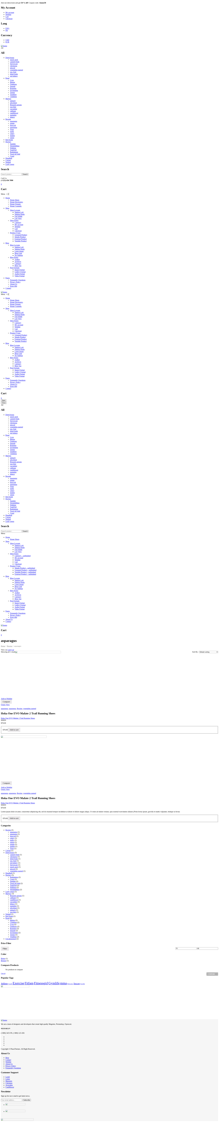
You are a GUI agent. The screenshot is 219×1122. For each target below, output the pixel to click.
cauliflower (14, 113)
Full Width (18, 550)
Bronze (3, 961)
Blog (7, 576)
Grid (9, 650)
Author (17, 593)
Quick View (5, 705)
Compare (6, 702)
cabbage (13, 111)
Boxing (8, 119)
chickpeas (13, 66)
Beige (3, 958)
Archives (18, 595)
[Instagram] (6, 1041)
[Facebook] (6, 1037)
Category (18, 597)
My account (9, 12)
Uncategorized (10, 939)
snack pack (14, 60)
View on (4, 650)
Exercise (18, 983)
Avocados (9, 1085)
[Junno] (4, 46)
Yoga (12, 129)
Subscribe (26, 1100)
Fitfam (29, 983)
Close (4, 403)
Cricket (8, 160)
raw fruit (13, 72)
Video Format (20, 609)
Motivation (70, 983)
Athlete (4, 983)
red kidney (14, 76)
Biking (12, 82)
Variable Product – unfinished (25, 572)
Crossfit (10, 983)
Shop (7, 541)
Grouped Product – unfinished (25, 570)
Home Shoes (14, 539)
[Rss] (6, 1045)
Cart (7, 17)
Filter (5, 949)
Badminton (14, 152)
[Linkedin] (6, 1043)
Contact (8, 621)
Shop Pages (14, 554)
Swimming (14, 90)
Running (13, 88)
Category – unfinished (23, 556)
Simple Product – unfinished (25, 568)
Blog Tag (18, 599)
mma (63, 983)
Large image (19, 584)
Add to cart (14, 730)
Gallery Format (20, 605)
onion (12, 138)
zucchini (13, 107)
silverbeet (13, 103)
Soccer (77, 983)
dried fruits (14, 74)
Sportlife (82, 983)
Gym (12, 80)
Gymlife (54, 983)
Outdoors (13, 84)
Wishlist (8, 15)
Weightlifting (14, 146)
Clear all (3, 973)
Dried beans (9, 58)
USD (7, 40)
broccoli (13, 125)
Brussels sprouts (16, 105)
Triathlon (13, 95)
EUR (7, 42)
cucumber (13, 109)
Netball (8, 162)
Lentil (7, 1077)
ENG (7, 28)
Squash (12, 86)
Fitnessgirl (41, 983)
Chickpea (8, 1083)
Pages (7, 611)
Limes (7, 1079)
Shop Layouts (15, 543)
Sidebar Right (20, 548)
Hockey (8, 142)
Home (7, 537)
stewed (12, 68)
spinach (13, 101)
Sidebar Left (19, 545)
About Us (9, 619)
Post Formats (14, 601)
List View (18, 552)
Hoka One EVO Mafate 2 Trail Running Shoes (18, 718)
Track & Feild (15, 154)
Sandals (13, 144)
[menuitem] (7, 198)
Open (3, 400)
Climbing (13, 97)
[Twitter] (6, 1039)
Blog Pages (14, 591)
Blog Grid (18, 587)
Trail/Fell (13, 150)
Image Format (20, 603)
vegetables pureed (16, 70)
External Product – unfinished (25, 574)
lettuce (12, 117)
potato (12, 123)
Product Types (15, 566)
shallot (12, 136)
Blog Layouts (15, 578)
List (12, 650)
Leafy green (9, 164)
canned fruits (14, 62)
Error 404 (13, 617)
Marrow (8, 99)
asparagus (13, 121)
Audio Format (20, 607)
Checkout (8, 19)
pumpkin (13, 115)
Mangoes (8, 1081)
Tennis (12, 93)
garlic (12, 132)
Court (12, 156)
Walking (13, 148)
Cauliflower (9, 1087)
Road (7, 78)
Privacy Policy (15, 615)
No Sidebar (19, 589)
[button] (5, 194)
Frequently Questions (17, 613)
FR (6, 30)
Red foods (9, 140)
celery (12, 134)
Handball (8, 158)
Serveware (14, 64)
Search (25, 174)
